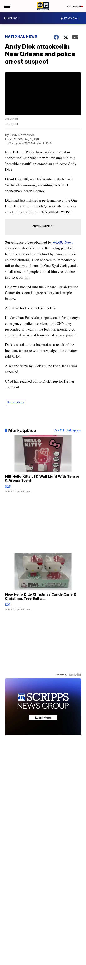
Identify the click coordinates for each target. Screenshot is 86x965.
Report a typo (15, 402)
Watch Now (74, 6)
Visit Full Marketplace (67, 430)
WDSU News (63, 242)
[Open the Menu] (7, 6)
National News (21, 36)
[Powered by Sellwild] (75, 674)
